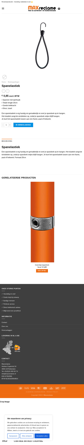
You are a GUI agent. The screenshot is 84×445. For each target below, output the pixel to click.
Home (4, 82)
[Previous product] (7, 91)
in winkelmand (23, 125)
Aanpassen (13, 436)
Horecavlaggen (7, 330)
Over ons (5, 326)
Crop (5, 441)
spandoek (50, 152)
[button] (3, 8)
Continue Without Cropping (28, 441)
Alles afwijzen (27, 436)
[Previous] (3, 280)
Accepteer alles (42, 436)
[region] (28, 428)
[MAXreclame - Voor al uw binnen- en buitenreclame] (42, 8)
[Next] (10, 76)
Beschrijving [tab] (7, 141)
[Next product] (3, 91)
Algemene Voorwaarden (35, 392)
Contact (4, 322)
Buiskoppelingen (13, 82)
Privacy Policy (52, 392)
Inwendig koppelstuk (42, 265)
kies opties (42, 270)
